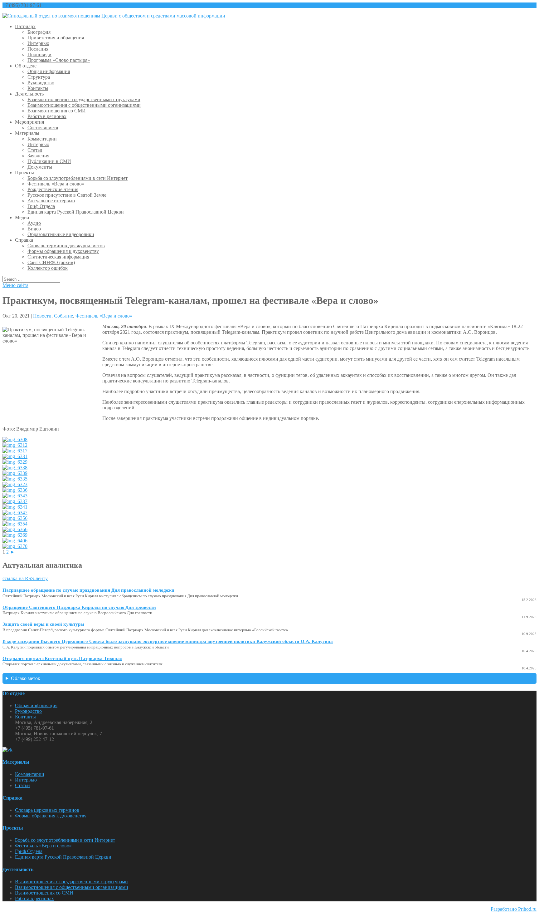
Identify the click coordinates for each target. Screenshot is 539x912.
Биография (39, 32)
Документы (39, 167)
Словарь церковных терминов (47, 810)
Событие (63, 315)
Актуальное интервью (51, 200)
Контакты (37, 88)
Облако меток (25, 678)
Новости (42, 315)
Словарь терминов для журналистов (66, 245)
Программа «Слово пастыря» (58, 60)
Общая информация (48, 71)
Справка (24, 240)
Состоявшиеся (42, 127)
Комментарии (42, 138)
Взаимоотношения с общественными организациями (84, 105)
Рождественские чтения (52, 189)
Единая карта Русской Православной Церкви (75, 211)
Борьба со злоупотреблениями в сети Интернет (77, 178)
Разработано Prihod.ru (514, 909)
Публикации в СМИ (49, 161)
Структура (38, 77)
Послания (37, 49)
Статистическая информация (58, 256)
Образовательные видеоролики (60, 234)
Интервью (38, 43)
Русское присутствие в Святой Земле (66, 195)
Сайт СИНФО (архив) (51, 262)
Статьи (34, 150)
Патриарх (25, 26)
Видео (34, 228)
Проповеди (39, 54)
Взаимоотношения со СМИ (56, 110)
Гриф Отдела (41, 206)
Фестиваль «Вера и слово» (55, 183)
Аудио (34, 223)
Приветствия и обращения (55, 37)
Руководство (40, 82)
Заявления (38, 155)
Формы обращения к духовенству (63, 251)
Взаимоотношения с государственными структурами (83, 99)
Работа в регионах (46, 116)
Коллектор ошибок (47, 268)
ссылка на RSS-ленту (25, 578)
